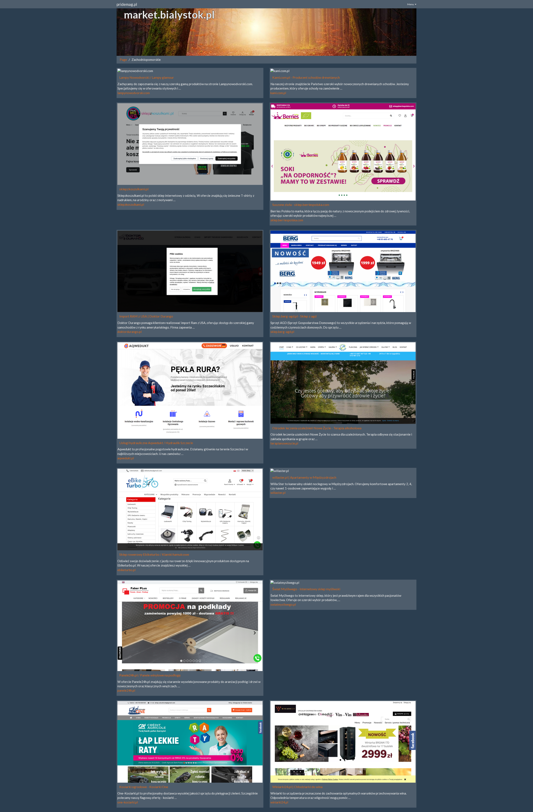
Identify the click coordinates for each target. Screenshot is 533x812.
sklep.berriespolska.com (286, 220)
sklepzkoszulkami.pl (133, 189)
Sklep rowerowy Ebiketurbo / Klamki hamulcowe (154, 554)
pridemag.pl (127, 4)
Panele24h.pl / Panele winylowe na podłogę (150, 675)
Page (123, 59)
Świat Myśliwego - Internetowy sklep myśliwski (306, 589)
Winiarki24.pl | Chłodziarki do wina (297, 787)
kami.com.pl (278, 93)
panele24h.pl (126, 690)
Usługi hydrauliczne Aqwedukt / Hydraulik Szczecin (156, 443)
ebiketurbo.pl (126, 570)
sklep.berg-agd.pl (282, 332)
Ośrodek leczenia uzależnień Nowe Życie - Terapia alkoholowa (316, 428)
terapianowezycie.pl (284, 443)
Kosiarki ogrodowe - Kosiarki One (143, 787)
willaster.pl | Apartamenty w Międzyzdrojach (304, 477)
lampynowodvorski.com (133, 93)
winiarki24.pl (279, 802)
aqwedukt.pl (125, 458)
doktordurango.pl (129, 332)
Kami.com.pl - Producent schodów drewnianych (306, 77)
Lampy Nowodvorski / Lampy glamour (146, 77)
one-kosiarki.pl (127, 802)
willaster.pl (277, 492)
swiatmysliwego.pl (283, 604)
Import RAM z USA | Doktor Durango (146, 316)
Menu (410, 4)
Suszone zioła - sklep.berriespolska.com (300, 205)
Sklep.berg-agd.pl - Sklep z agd (294, 316)
